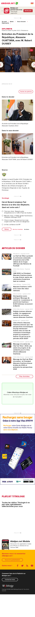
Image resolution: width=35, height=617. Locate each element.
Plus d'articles (24, 376)
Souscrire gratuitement (12, 560)
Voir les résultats (18, 229)
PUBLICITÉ (17, 18)
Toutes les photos (26, 91)
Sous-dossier (21, 21)
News (12, 21)
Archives (26, 229)
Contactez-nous (10, 579)
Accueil (4, 21)
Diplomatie (5, 23)
